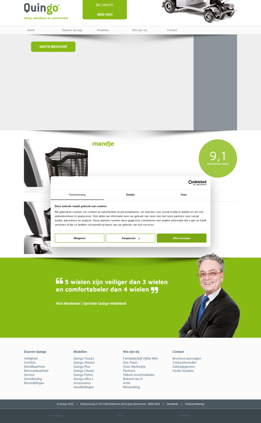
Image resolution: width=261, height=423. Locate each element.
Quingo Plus (82, 366)
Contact (172, 30)
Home (31, 30)
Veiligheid (31, 358)
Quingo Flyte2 (83, 374)
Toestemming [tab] (77, 194)
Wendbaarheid (34, 366)
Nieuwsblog (131, 387)
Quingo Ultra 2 (83, 379)
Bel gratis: (105, 5)
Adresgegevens (184, 366)
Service (29, 374)
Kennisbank (56, 415)
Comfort (30, 362)
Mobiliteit (185, 415)
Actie (126, 383)
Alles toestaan (181, 238)
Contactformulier (185, 362)
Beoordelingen (34, 383)
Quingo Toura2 (84, 358)
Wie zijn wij (139, 30)
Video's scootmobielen (138, 374)
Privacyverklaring (194, 404)
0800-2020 (105, 14)
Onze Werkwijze (134, 366)
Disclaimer (172, 404)
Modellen (103, 30)
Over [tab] (184, 194)
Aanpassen (128, 238)
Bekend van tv (133, 379)
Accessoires (82, 383)
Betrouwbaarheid (36, 370)
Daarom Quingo (72, 30)
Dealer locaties (183, 370)
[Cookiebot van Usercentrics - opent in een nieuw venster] (190, 183)
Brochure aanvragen (187, 358)
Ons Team (130, 362)
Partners (129, 370)
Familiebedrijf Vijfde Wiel (140, 358)
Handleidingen (84, 387)
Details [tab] (130, 194)
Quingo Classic (84, 370)
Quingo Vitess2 (84, 362)
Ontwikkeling (33, 379)
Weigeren (79, 238)
